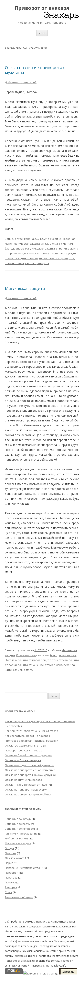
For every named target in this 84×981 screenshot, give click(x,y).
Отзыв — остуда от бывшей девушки (29, 765)
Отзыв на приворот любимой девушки (30, 775)
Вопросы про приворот (20, 828)
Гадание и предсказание (21, 833)
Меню (42, 32)
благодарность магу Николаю (24, 248)
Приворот (11, 872)
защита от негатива (54, 660)
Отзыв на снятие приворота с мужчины (35, 70)
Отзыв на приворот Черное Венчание (30, 770)
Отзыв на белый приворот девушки (28, 755)
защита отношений (31, 665)
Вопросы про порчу (17, 824)
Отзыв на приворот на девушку (26, 789)
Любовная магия (16, 838)
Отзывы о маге (51, 243)
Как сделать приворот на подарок (27, 736)
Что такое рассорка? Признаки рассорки (31, 740)
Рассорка (11, 887)
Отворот (10, 853)
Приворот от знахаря (42, 8)
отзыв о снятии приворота (56, 258)
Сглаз (8, 892)
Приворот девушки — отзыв (23, 750)
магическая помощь (37, 253)
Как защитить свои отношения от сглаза (31, 731)
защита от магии (56, 248)
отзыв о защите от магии (21, 258)
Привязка (11, 877)
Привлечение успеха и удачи (24, 868)
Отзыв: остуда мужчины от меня (26, 745)
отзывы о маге (14, 263)
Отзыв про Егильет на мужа (23, 760)
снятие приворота (37, 263)
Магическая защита (27, 243)
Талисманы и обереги (19, 897)
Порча (9, 863)
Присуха (10, 882)
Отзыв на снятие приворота (23, 780)
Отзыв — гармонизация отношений (28, 784)
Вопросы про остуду (18, 819)
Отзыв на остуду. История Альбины (28, 794)
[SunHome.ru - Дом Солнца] (40, 973)
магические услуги (64, 253)
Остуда (9, 848)
